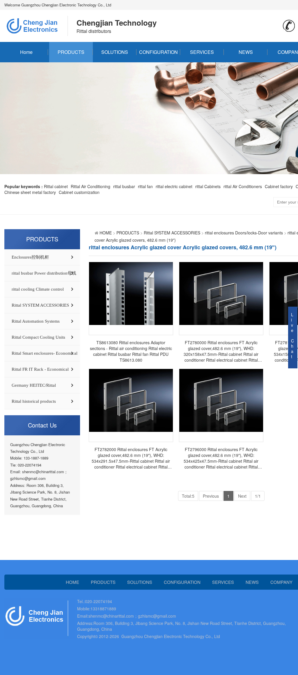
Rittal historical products (34, 401)
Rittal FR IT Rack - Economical (40, 369)
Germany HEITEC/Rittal (34, 385)
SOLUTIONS (114, 52)
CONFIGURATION (158, 52)
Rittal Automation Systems (36, 321)
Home (26, 52)
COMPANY (281, 582)
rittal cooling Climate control (38, 289)
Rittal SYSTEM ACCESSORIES (40, 305)
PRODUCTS (71, 52)
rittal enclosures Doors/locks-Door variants (244, 233)
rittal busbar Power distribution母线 (44, 273)
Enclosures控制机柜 (30, 257)
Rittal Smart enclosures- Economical (44, 353)
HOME (106, 233)
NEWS (246, 52)
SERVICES (202, 52)
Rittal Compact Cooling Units (38, 337)
